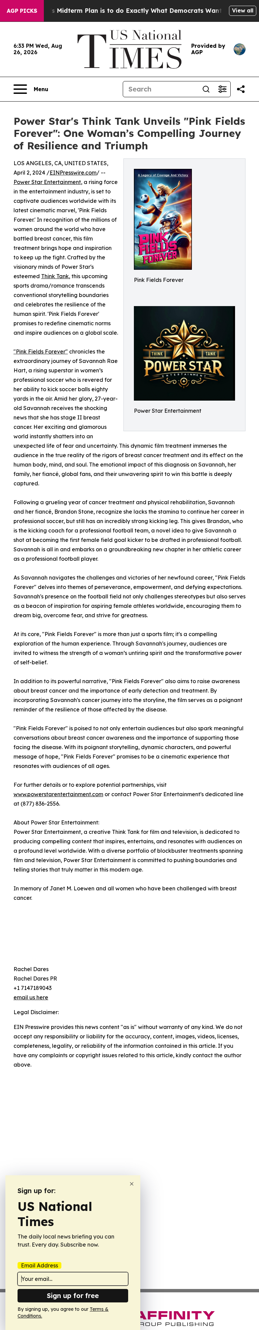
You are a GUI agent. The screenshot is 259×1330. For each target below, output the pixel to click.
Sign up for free (73, 1295)
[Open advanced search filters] (222, 89)
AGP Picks (22, 10)
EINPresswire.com (73, 172)
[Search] (206, 89)
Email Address (39, 1265)
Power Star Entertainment (47, 182)
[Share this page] (241, 89)
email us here (30, 997)
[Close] (131, 1184)
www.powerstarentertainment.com (58, 794)
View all (242, 10)
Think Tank (55, 276)
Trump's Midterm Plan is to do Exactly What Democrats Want (126, 10)
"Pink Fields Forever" (40, 351)
